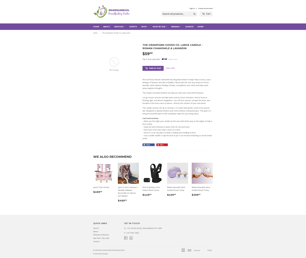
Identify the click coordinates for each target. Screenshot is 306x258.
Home (96, 26)
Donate (189, 26)
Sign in (192, 8)
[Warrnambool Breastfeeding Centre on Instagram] (131, 238)
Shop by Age (159, 26)
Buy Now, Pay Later (101, 238)
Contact (96, 241)
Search (96, 228)
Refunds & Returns (101, 234)
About (106, 26)
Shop (144, 26)
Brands (175, 26)
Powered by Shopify (100, 254)
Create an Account (205, 8)
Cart (207, 14)
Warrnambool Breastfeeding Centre (112, 250)
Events (133, 26)
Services (119, 26)
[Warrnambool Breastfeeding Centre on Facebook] (126, 238)
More (200, 26)
